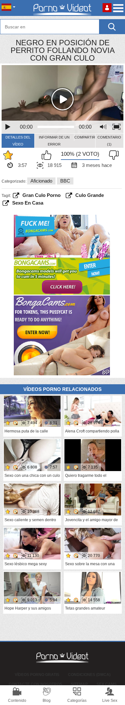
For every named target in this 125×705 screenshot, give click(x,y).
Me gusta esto (48, 155)
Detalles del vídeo (17, 140)
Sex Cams (106, 684)
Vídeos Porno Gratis (37, 674)
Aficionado (41, 181)
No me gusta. (112, 155)
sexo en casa (27, 203)
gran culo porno (41, 195)
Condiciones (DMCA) (89, 674)
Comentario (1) (109, 140)
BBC (65, 181)
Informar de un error (54, 140)
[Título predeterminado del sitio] (62, 8)
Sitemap (79, 684)
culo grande (89, 195)
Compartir (84, 137)
